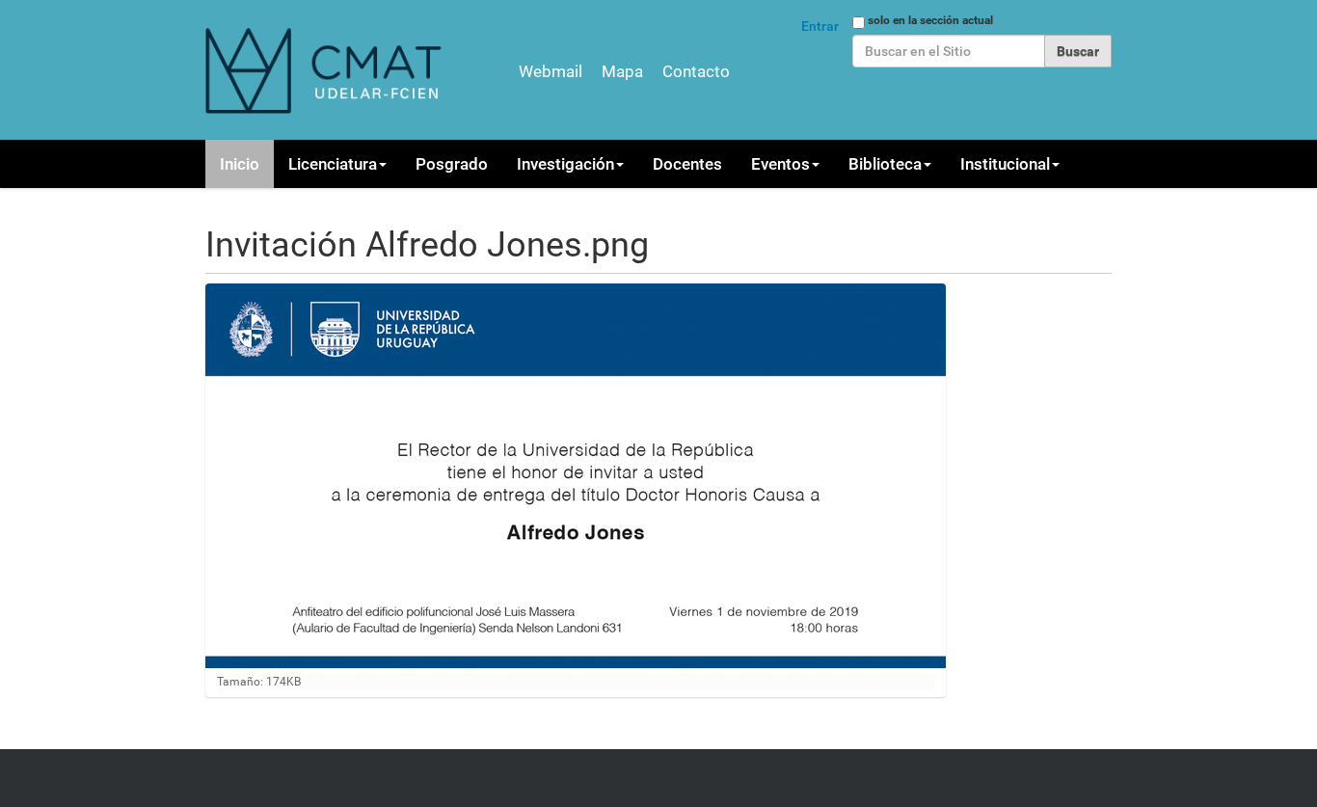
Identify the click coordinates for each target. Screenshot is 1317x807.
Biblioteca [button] (885, 164)
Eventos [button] (780, 164)
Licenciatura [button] (332, 164)
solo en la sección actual (930, 20)
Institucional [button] (1005, 164)
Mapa (622, 71)
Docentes (687, 164)
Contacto (696, 71)
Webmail (550, 71)
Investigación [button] (565, 164)
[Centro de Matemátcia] (325, 70)
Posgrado (452, 164)
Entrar (820, 26)
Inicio (239, 164)
